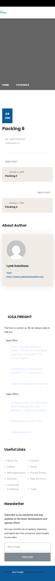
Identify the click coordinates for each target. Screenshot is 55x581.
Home (6, 84)
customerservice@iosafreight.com (30, 384)
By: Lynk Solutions (15, 139)
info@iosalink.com (21, 432)
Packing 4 (11, 207)
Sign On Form (37, 479)
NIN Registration (16, 472)
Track (33, 489)
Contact (34, 460)
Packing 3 (11, 176)
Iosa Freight (17, 572)
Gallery (11, 466)
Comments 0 (12, 143)
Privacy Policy (38, 472)
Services (12, 479)
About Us (12, 460)
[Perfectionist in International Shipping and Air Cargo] (12, 12)
